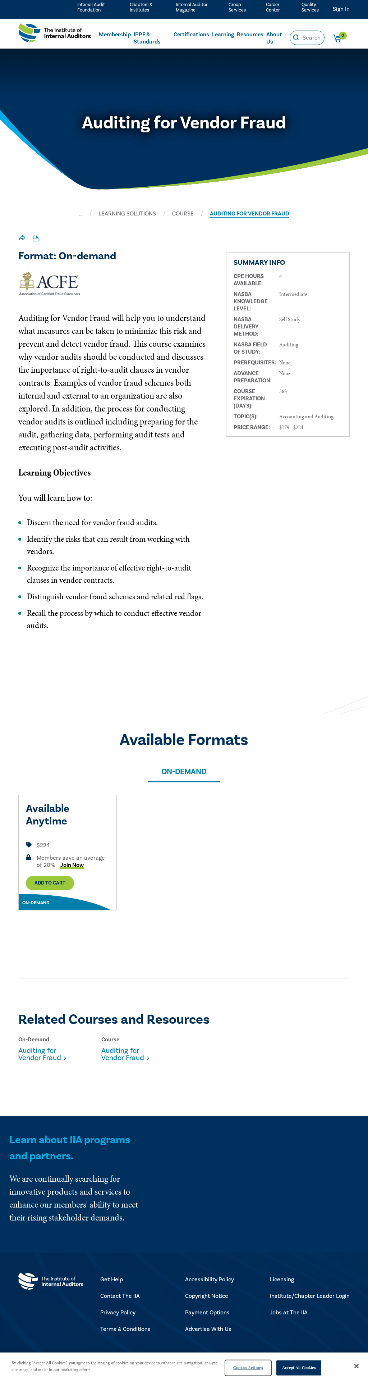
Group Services (237, 7)
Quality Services (310, 7)
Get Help (111, 1279)
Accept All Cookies (299, 1367)
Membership (115, 34)
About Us (274, 38)
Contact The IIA (120, 1296)
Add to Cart (49, 883)
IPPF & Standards (147, 38)
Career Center (273, 7)
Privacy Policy (117, 1312)
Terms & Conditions (125, 1329)
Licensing (282, 1279)
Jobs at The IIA (289, 1312)
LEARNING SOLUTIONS (127, 213)
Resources (250, 34)
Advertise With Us (208, 1329)
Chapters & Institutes (141, 7)
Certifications (191, 34)
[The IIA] (54, 34)
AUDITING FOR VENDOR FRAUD (249, 213)
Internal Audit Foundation (91, 7)
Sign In (341, 9)
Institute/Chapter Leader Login (310, 1296)
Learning (223, 34)
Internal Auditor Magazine (191, 7)
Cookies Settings (248, 1367)
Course (183, 213)
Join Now (72, 865)
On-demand (183, 772)
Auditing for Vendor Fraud (39, 1054)
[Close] (356, 1366)
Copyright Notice (206, 1296)
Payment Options (207, 1312)
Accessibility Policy (209, 1279)
